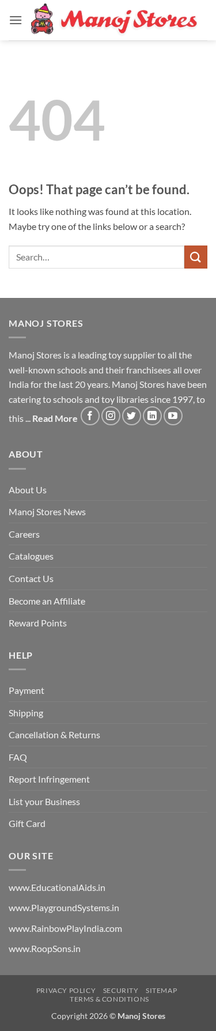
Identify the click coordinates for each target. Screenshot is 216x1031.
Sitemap (161, 990)
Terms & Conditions (109, 999)
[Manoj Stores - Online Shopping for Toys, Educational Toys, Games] (115, 19)
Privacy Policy (66, 990)
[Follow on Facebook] (90, 415)
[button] (15, 20)
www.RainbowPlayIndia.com (65, 928)
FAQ (18, 756)
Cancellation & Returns (54, 734)
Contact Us (31, 578)
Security (121, 990)
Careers (24, 533)
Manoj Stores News (47, 511)
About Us (28, 489)
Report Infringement (49, 778)
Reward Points (38, 622)
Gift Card (27, 823)
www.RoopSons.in (45, 948)
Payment (26, 690)
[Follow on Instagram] (110, 415)
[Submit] (195, 257)
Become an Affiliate (47, 600)
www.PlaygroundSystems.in (64, 907)
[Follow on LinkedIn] (152, 415)
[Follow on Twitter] (131, 415)
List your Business (44, 801)
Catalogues (31, 555)
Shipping (26, 712)
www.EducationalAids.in (57, 887)
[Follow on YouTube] (173, 415)
